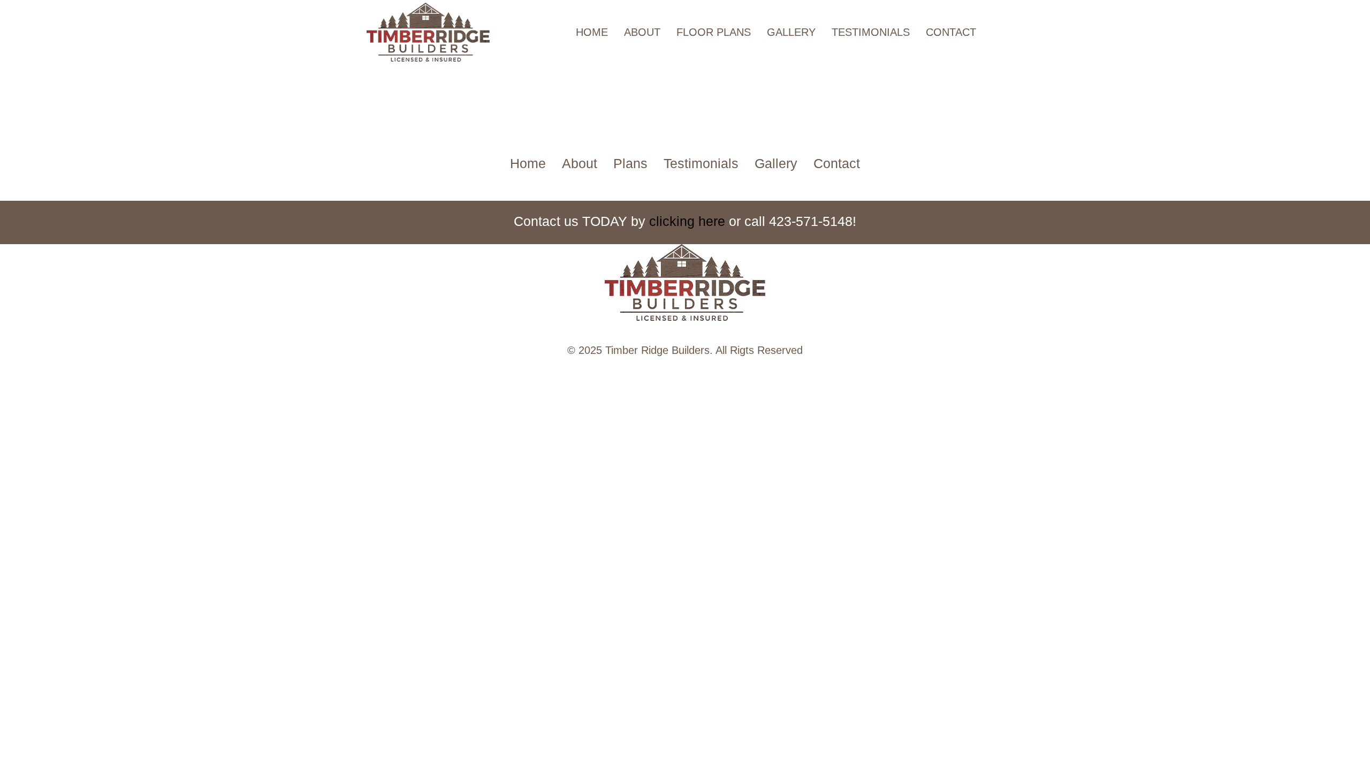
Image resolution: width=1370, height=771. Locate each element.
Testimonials (871, 32)
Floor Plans (713, 32)
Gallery (791, 32)
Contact (951, 32)
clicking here (687, 221)
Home (592, 32)
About (642, 32)
